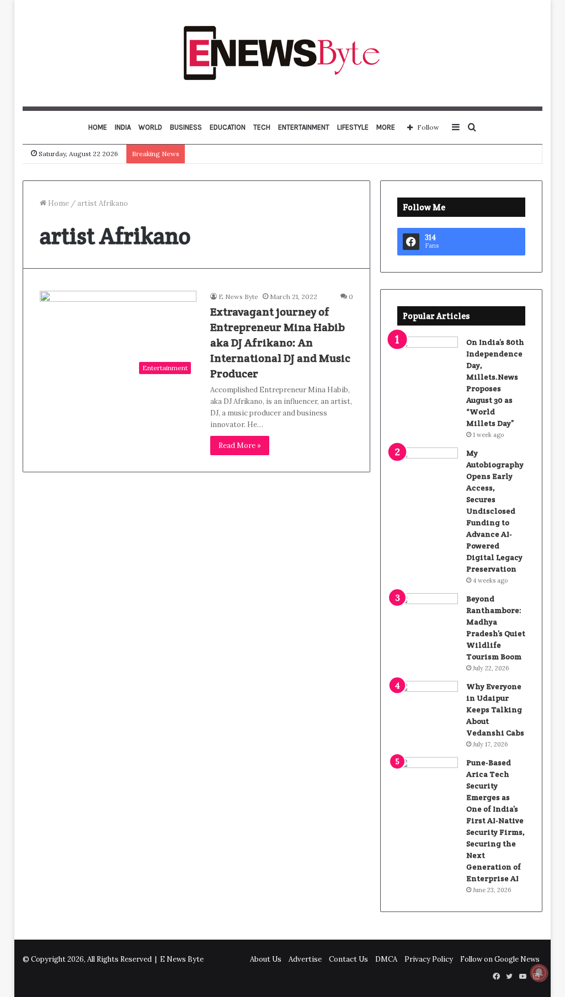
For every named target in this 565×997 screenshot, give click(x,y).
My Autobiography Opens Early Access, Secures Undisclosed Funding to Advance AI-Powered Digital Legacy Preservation (495, 511)
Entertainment (303, 127)
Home (97, 127)
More (385, 127)
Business (186, 127)
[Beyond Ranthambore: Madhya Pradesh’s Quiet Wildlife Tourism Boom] (427, 614)
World (150, 127)
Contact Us (348, 959)
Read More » (239, 445)
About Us (265, 959)
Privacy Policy (428, 959)
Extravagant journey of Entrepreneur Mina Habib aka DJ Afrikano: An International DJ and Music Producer (280, 343)
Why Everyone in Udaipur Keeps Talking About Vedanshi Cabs (495, 709)
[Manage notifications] (539, 973)
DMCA (386, 959)
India (123, 127)
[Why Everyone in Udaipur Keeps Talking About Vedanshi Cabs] (427, 701)
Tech (261, 127)
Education (228, 127)
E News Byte (238, 296)
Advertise (305, 959)
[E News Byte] (282, 53)
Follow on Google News (500, 959)
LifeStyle (353, 127)
